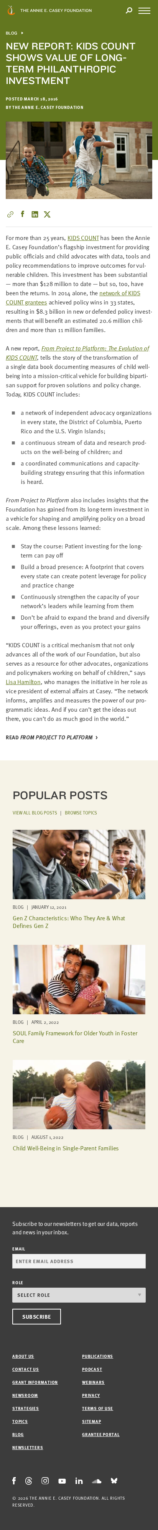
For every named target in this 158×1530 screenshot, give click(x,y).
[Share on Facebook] (22, 214)
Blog (12, 33)
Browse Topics (81, 812)
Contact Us (25, 1369)
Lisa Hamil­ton (23, 681)
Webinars (93, 1382)
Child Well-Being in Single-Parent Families (66, 1148)
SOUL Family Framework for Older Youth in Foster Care (75, 1036)
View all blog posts (35, 812)
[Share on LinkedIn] (35, 214)
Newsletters (27, 1447)
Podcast (92, 1369)
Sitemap (91, 1421)
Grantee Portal (101, 1434)
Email (18, 1248)
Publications (97, 1356)
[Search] (128, 10)
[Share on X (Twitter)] (47, 214)
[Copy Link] (10, 214)
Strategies (25, 1408)
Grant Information (35, 1382)
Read (49, 737)
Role (17, 1282)
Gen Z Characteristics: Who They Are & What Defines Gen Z (69, 921)
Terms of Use (97, 1408)
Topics (20, 1421)
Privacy (91, 1395)
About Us (23, 1356)
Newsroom (25, 1395)
